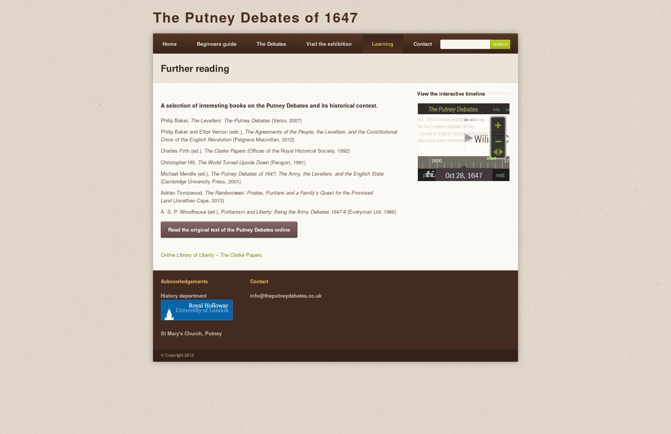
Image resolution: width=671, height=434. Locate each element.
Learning (382, 43)
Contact (423, 43)
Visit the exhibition (329, 43)
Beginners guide (216, 43)
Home (170, 43)
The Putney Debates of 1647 (255, 17)
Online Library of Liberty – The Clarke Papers (211, 254)
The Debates (271, 43)
